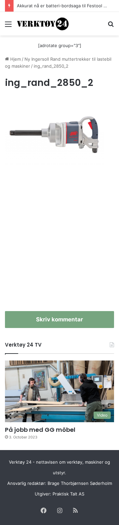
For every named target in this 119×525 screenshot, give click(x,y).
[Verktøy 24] (43, 24)
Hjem (15, 59)
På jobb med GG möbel (40, 430)
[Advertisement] (59, 241)
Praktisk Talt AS (68, 493)
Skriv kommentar (59, 319)
